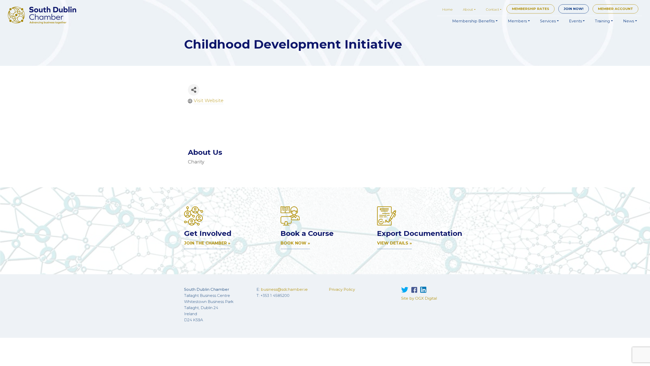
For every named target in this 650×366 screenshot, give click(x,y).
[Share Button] (193, 90)
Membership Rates (530, 9)
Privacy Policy (342, 289)
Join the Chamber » (207, 243)
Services (548, 21)
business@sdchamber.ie (284, 289)
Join (573, 9)
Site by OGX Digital (419, 298)
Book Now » (295, 243)
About (468, 9)
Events (575, 21)
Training (602, 21)
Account (615, 9)
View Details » (394, 243)
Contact (492, 9)
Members (517, 21)
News (628, 21)
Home (447, 9)
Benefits (473, 21)
